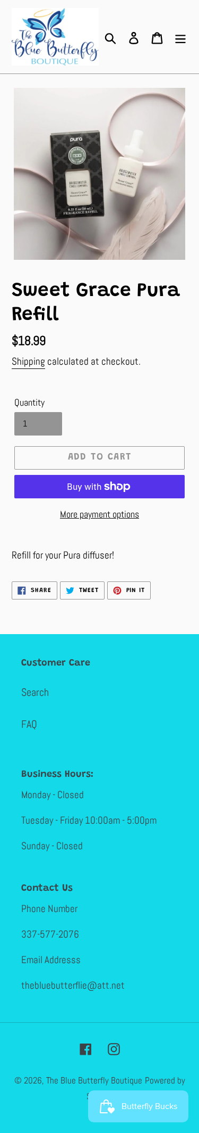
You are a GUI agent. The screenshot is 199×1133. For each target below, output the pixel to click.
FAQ (29, 724)
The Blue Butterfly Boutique (94, 1080)
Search (35, 692)
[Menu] (180, 36)
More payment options (99, 514)
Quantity (29, 402)
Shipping (28, 361)
